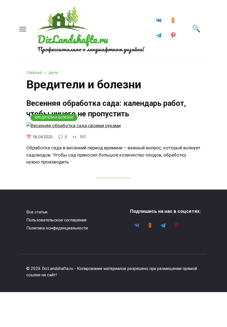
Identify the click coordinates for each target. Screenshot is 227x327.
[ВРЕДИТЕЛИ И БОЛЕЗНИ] (73, 125)
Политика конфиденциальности (57, 228)
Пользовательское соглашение (56, 220)
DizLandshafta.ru (72, 39)
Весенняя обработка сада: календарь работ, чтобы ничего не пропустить (106, 108)
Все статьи (36, 212)
